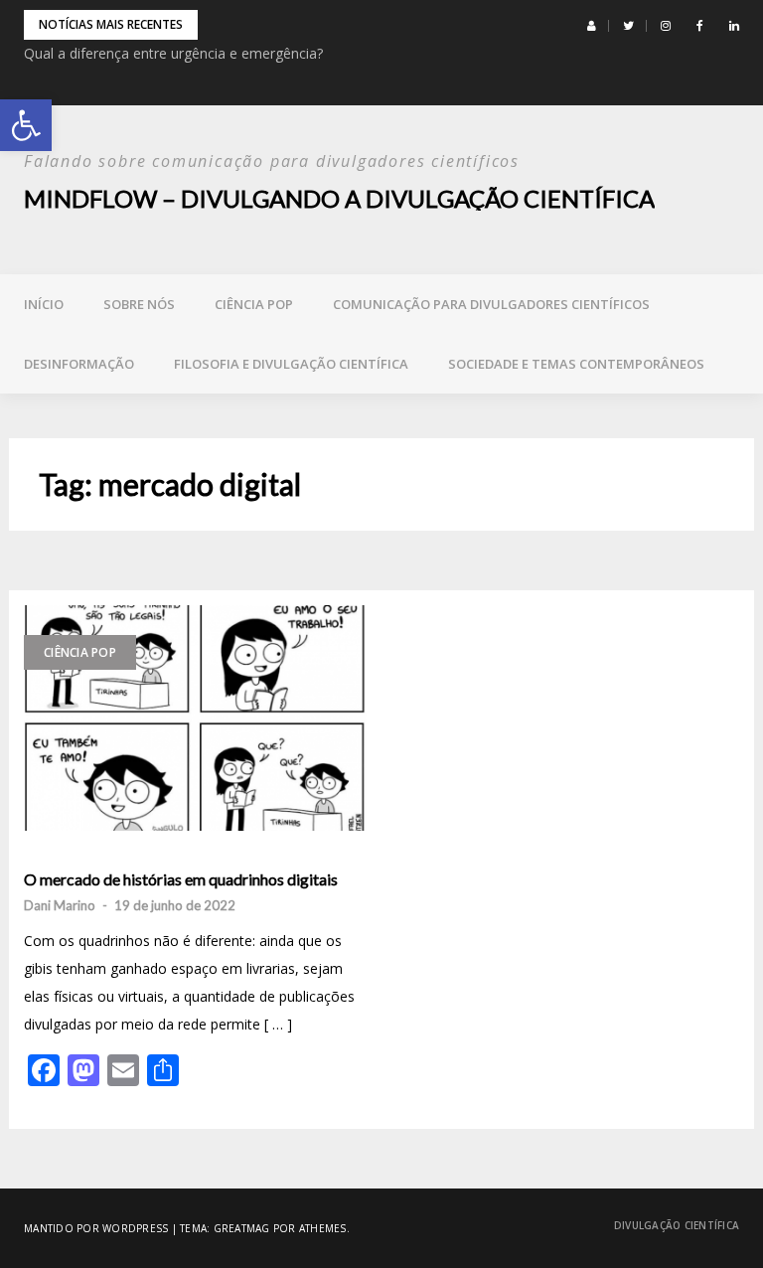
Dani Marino (59, 905)
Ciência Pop (254, 304)
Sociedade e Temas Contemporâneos (576, 364)
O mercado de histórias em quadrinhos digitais (181, 879)
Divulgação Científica (676, 1225)
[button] (26, 125)
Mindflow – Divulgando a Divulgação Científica (339, 198)
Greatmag (242, 1228)
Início (44, 304)
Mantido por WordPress (96, 1228)
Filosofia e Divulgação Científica (291, 364)
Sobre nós (139, 304)
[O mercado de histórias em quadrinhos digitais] (195, 718)
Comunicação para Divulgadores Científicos (491, 304)
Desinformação (79, 364)
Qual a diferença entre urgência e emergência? (173, 53)
